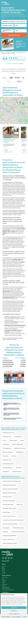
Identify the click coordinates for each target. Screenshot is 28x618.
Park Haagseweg (7, 448)
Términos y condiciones (16, 616)
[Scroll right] (26, 140)
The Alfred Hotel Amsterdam (18, 531)
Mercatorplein (6, 527)
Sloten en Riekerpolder (17, 444)
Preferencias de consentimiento (8, 589)
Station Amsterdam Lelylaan (9, 493)
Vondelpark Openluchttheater (10, 535)
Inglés (3, 567)
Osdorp (22, 440)
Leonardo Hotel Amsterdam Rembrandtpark (13, 520)
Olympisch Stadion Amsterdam (10, 524)
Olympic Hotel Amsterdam (9, 516)
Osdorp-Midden (13, 440)
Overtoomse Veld (7, 460)
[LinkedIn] (9, 558)
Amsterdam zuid (18, 436)
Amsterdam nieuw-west (8, 432)
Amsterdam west (7, 436)
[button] (14, 110)
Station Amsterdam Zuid (8, 539)
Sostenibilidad (4, 584)
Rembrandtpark (6, 512)
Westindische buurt (17, 471)
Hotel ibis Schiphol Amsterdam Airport (12, 481)
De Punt (4, 440)
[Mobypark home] (5, 3)
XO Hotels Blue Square (8, 504)
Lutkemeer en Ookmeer (19, 448)
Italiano (3, 571)
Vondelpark (5, 531)
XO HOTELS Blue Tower (18, 527)
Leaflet (15, 123)
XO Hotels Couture (7, 496)
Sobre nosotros (5, 577)
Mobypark (3, 52)
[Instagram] (12, 558)
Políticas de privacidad (6, 588)
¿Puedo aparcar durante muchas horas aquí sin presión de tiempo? (12, 419)
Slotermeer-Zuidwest (8, 452)
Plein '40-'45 (19, 504)
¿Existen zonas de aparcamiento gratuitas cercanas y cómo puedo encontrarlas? (11, 414)
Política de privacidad (5, 616)
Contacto (25, 616)
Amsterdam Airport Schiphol (9, 508)
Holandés (3, 573)
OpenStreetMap (20, 123)
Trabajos (3, 581)
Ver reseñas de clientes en (14, 63)
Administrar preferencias (14, 613)
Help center (4, 580)
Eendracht (13, 456)
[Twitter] (6, 558)
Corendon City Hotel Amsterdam (10, 489)
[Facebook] (3, 558)
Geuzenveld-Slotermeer (8, 463)
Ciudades (8, 52)
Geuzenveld (5, 456)
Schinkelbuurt (6, 471)
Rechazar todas (14, 610)
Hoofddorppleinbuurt (8, 467)
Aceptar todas (14, 607)
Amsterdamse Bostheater (9, 500)
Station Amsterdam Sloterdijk (10, 543)
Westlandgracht (20, 452)
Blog (3, 578)
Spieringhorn (19, 467)
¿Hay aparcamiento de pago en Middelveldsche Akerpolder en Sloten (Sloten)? (12, 404)
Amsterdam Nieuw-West (20, 52)
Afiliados (3, 585)
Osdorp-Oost (6, 444)
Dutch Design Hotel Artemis (9, 485)
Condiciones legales (5, 587)
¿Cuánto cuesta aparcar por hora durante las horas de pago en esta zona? (11, 409)
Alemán (3, 566)
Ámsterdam (13, 52)
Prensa (3, 583)
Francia (3, 570)
